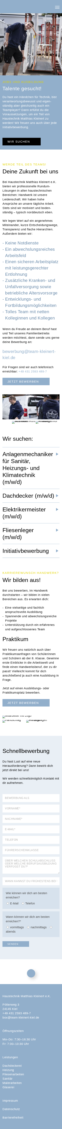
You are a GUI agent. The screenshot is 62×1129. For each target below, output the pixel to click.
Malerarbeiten (12, 1083)
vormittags (17, 927)
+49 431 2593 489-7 (33, 371)
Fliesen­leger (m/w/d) (18, 533)
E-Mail (14, 903)
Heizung (8, 1070)
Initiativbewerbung (25, 551)
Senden (12, 944)
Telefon (30, 903)
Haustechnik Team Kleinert (31, 7)
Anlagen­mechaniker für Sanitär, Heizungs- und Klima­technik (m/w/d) (27, 468)
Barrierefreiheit (12, 1117)
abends (11, 931)
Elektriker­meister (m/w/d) (24, 513)
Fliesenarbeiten (13, 1074)
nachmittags (39, 927)
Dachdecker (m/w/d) (28, 495)
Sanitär (7, 1078)
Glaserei (8, 1087)
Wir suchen (18, 141)
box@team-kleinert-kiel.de (20, 1017)
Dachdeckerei (12, 1065)
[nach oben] (31, 973)
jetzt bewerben (23, 381)
